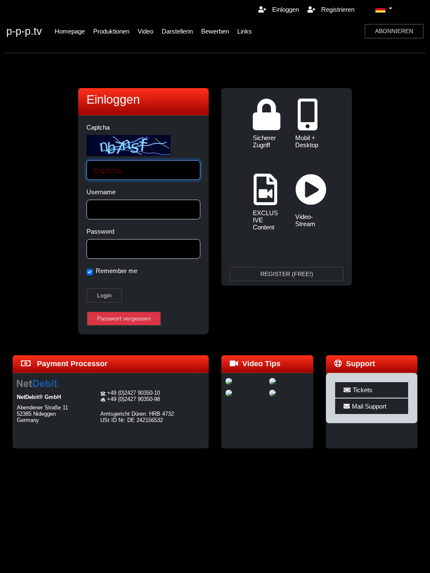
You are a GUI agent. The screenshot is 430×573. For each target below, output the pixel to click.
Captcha (98, 127)
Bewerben (215, 31)
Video (145, 31)
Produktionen (111, 31)
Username (101, 191)
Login (104, 295)
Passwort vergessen (124, 318)
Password (100, 231)
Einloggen (284, 9)
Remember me (116, 270)
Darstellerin (177, 31)
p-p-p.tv (24, 31)
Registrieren (337, 9)
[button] (384, 9)
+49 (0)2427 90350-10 (133, 393)
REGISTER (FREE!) (286, 274)
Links (244, 31)
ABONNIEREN (394, 31)
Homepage (70, 31)
